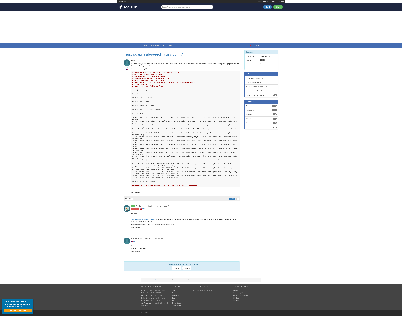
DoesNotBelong (146, 295)
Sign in (187, 268)
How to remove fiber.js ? (254, 82)
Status (174, 298)
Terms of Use (176, 303)
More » (274, 127)
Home (145, 280)
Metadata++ (145, 300)
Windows (261, 114)
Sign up (278, 7)
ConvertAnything (238, 293)
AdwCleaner (128, 198)
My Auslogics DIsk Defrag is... (261, 95)
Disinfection (261, 110)
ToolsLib (261, 119)
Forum (164, 45)
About (174, 290)
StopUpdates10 (146, 303)
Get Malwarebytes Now (18, 310)
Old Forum (236, 300)
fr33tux (144, 209)
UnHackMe (145, 293)
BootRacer (144, 290)
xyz (127, 67)
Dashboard (155, 45)
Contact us (122, 1)
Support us (175, 295)
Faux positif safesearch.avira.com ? (153, 54)
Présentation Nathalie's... (254, 78)
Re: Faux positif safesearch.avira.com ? (152, 206)
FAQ (173, 300)
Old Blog (236, 298)
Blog (170, 45)
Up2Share (236, 290)
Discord (265, 1)
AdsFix (261, 123)
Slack (260, 1)
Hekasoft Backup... (147, 298)
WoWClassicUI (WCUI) (240, 295)
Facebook (280, 1)
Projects (145, 45)
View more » (145, 305)
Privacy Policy (176, 305)
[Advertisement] (201, 27)
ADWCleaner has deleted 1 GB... (257, 86)
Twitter (273, 1)
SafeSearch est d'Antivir (143, 219)
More (257, 45)
